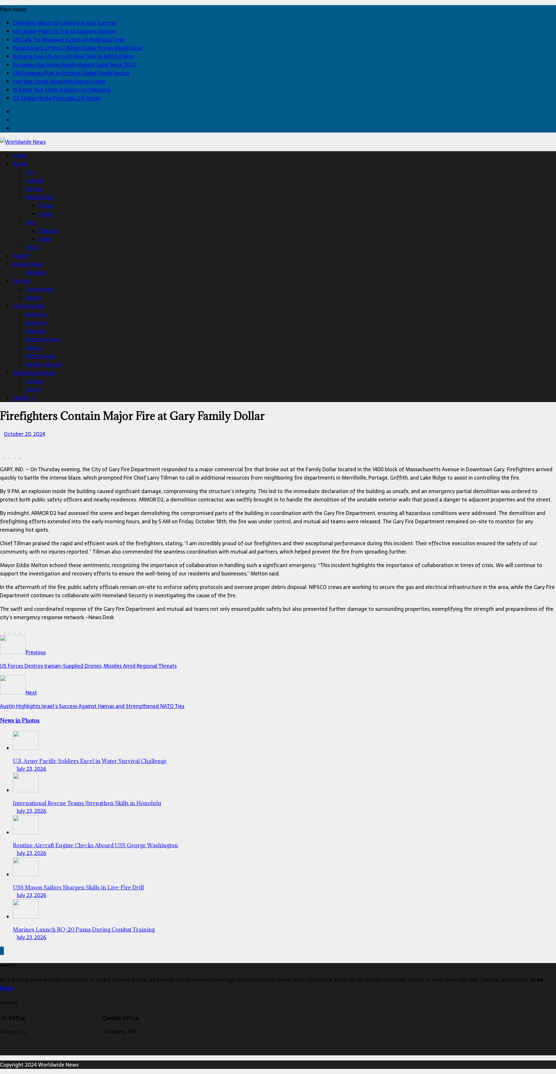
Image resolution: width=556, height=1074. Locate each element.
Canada (35, 180)
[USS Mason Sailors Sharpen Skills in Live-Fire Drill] (26, 874)
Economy (37, 322)
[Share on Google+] (18, 456)
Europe (34, 189)
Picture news (41, 356)
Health (21, 256)
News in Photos (20, 720)
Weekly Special (43, 364)
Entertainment (43, 339)
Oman (46, 205)
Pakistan (49, 230)
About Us (23, 398)
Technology (39, 289)
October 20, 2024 (24, 434)
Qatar (45, 214)
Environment (28, 264)
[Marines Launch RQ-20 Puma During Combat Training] (26, 917)
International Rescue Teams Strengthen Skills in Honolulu (87, 803)
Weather (36, 272)
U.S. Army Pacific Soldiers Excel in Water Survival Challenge (90, 761)
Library (34, 348)
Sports (33, 389)
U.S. (30, 172)
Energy (34, 297)
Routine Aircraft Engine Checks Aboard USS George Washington (95, 845)
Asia (30, 222)
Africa (33, 247)
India (44, 239)
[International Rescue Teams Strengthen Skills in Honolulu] (26, 790)
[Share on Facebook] (2, 456)
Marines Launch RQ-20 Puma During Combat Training (84, 929)
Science (22, 281)
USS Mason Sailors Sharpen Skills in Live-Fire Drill (78, 887)
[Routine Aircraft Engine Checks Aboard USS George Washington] (26, 832)
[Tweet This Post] (7, 456)
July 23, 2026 (31, 769)
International (28, 306)
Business (36, 314)
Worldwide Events (34, 373)
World (20, 164)
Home (20, 155)
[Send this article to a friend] (22, 456)
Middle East (39, 197)
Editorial (36, 331)
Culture (34, 381)
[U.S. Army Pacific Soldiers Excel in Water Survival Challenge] (26, 748)
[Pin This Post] (12, 456)
